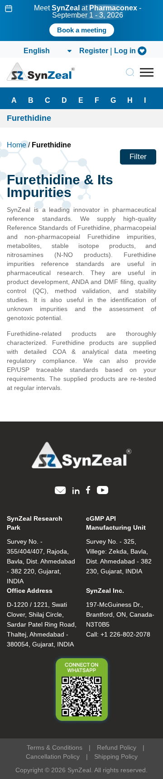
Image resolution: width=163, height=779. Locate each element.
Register (93, 51)
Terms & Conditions (54, 747)
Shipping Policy (116, 756)
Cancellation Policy (53, 756)
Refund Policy (116, 747)
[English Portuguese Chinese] (47, 51)
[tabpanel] (81, 21)
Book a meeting (81, 30)
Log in (125, 51)
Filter (138, 156)
